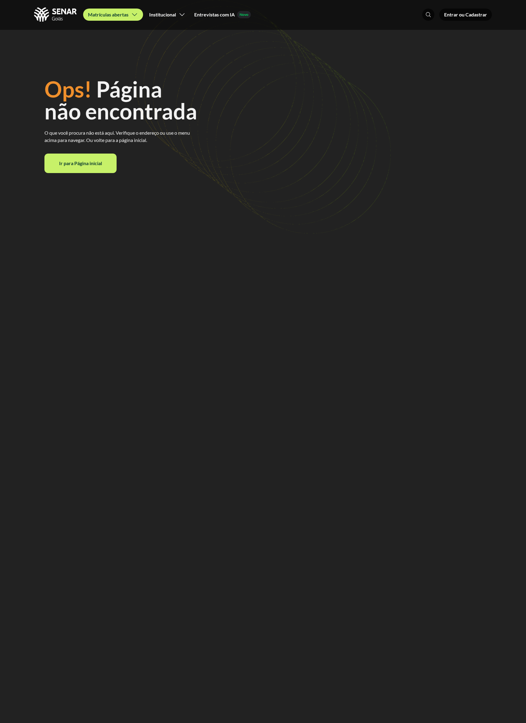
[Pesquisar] (428, 15)
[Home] (56, 14)
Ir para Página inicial (80, 163)
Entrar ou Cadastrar (465, 14)
